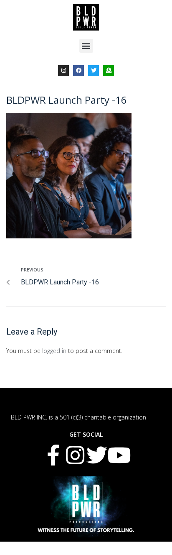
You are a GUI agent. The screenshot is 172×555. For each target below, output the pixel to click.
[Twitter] (93, 70)
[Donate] (108, 70)
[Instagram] (63, 70)
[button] (86, 46)
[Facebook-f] (53, 455)
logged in (54, 351)
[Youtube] (119, 455)
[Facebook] (78, 70)
